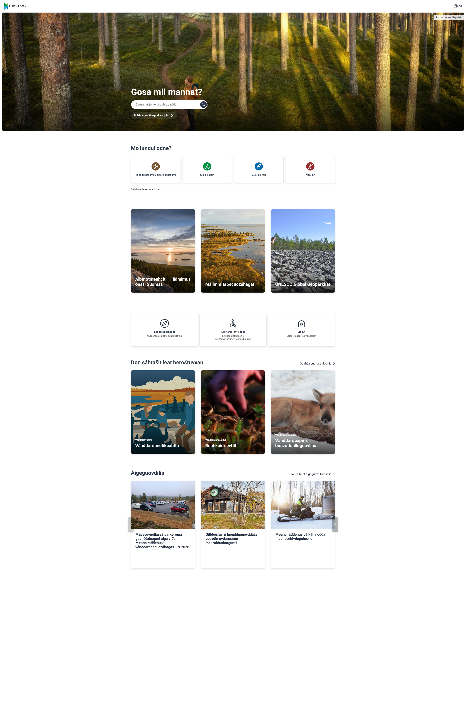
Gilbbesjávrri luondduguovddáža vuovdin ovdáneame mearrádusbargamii (232, 538)
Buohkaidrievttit (220, 446)
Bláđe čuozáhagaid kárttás (151, 115)
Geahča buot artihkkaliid (315, 363)
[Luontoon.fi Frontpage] (15, 6)
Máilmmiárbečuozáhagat (229, 284)
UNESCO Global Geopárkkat (302, 284)
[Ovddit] (131, 524)
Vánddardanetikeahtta (157, 446)
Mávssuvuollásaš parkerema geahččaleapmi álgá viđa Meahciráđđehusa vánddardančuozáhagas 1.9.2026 (162, 541)
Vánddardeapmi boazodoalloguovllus (295, 443)
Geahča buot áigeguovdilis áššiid (310, 474)
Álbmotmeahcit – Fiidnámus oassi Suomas (163, 282)
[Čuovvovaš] (335, 524)
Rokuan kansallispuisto (448, 17)
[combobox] (169, 104)
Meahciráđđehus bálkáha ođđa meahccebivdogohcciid (300, 536)
